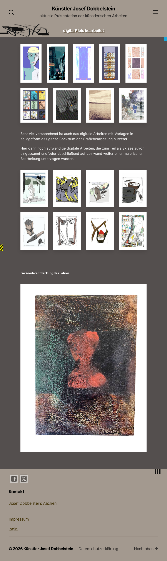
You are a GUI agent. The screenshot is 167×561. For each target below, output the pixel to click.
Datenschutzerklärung (98, 548)
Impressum (19, 519)
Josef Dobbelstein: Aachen (33, 503)
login (13, 529)
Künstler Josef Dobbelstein (83, 8)
